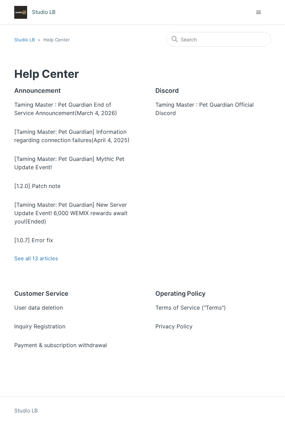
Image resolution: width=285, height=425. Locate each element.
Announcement (37, 90)
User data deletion (38, 307)
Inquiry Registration (39, 326)
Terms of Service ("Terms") (190, 307)
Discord (167, 90)
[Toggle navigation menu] (258, 12)
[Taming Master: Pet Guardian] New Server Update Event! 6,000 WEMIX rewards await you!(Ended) (71, 213)
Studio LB (24, 39)
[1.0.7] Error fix (33, 240)
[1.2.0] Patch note (37, 185)
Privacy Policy (174, 326)
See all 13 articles (36, 258)
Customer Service (41, 293)
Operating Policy (180, 293)
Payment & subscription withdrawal (60, 345)
